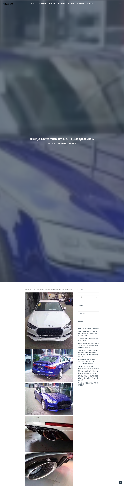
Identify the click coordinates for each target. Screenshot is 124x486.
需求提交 (81, 3)
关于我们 (91, 3)
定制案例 (62, 3)
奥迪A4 (64, 143)
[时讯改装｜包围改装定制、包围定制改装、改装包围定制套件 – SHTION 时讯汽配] (8, 3)
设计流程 (53, 3)
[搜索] (120, 3)
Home (34, 3)
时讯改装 (73, 143)
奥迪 (60, 143)
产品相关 (43, 3)
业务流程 (72, 3)
